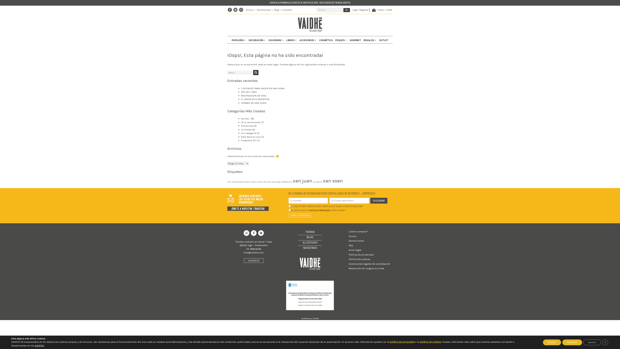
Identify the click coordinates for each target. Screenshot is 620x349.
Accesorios (307, 40)
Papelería (238, 40)
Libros (290, 40)
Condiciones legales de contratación (369, 263)
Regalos (369, 40)
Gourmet (355, 40)
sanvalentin (317, 182)
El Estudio (310, 242)
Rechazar (572, 342)
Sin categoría (248, 133)
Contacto (287, 10)
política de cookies (430, 341)
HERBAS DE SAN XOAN (253, 102)
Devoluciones (264, 10)
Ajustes (592, 342)
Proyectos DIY (249, 140)
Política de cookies (359, 259)
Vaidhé (316, 318)
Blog (276, 10)
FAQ (351, 245)
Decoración (256, 40)
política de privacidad (319, 210)
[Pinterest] (235, 9)
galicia (248, 182)
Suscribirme (379, 200)
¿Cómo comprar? (358, 231)
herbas (254, 182)
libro (265, 182)
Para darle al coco (251, 136)
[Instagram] (241, 9)
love (269, 182)
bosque (235, 182)
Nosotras (310, 248)
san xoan (333, 181)
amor (229, 182)
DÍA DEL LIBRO (249, 91)
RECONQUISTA (286, 182)
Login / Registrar (360, 10)
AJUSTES (39, 345)
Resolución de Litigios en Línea (366, 268)
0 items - (384, 10)
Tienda (310, 232)
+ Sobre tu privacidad (300, 215)
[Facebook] (230, 9)
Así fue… (245, 118)
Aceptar (552, 342)
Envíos (249, 10)
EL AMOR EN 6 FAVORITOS (255, 99)
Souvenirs (274, 40)
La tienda (246, 129)
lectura (260, 182)
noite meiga (276, 182)
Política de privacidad (361, 254)
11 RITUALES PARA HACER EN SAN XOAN (262, 88)
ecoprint (241, 182)
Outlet (383, 40)
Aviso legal (355, 250)
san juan (302, 181)
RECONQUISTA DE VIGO (253, 95)
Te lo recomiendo (250, 122)
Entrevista (247, 125)
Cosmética (326, 40)
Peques (340, 40)
